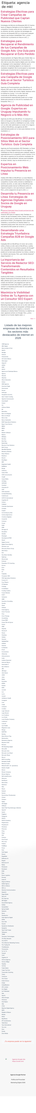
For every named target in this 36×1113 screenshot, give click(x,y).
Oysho (3, 812)
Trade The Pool (6, 970)
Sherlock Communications (8, 890)
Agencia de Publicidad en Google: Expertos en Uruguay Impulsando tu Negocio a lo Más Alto (17, 110)
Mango (3, 729)
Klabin (3, 679)
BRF (3, 462)
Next (32, 318)
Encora (3, 565)
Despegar (4, 536)
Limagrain (4, 700)
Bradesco (4, 455)
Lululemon (4, 721)
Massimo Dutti (5, 742)
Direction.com (5, 546)
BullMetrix (4, 466)
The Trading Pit (6, 945)
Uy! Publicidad (5, 991)
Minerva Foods (6, 763)
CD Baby (4, 481)
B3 (2, 409)
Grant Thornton (6, 611)
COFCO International (7, 498)
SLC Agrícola (5, 898)
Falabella (4, 573)
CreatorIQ (4, 519)
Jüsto (3, 677)
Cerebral (4, 485)
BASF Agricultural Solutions (9, 422)
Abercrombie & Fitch (7, 348)
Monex (3, 770)
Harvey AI (4, 630)
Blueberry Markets (6, 451)
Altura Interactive (6, 380)
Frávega (4, 586)
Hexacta (4, 639)
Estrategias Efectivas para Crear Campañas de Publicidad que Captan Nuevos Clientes (17, 16)
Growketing (5, 618)
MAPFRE (4, 732)
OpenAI (4, 810)
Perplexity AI (5, 824)
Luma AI (4, 723)
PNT (3, 835)
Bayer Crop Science (7, 424)
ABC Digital (5, 346)
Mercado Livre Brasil (7, 753)
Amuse (3, 390)
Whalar (3, 1014)
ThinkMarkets (5, 947)
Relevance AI (5, 862)
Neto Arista (4, 782)
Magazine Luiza (6, 727)
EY (2, 571)
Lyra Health (5, 725)
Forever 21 (5, 580)
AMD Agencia (5, 384)
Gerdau (4, 603)
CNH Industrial (5, 491)
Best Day (4, 441)
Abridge (4, 352)
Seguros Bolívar (6, 881)
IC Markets (4, 647)
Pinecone (4, 829)
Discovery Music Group (8, 548)
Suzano (4, 923)
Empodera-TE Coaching (8, 563)
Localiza (4, 708)
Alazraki (4, 375)
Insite (3, 658)
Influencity (4, 654)
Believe (4, 434)
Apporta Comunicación (8, 399)
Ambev (3, 382)
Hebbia (3, 637)
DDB (3, 527)
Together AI (5, 957)
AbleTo (3, 350)
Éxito (3, 569)
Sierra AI (4, 896)
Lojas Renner (5, 713)
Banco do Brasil (6, 415)
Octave (3, 797)
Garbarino (4, 597)
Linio (3, 702)
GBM (3, 599)
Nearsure (4, 778)
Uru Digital (4, 989)
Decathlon (4, 531)
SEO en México (6, 885)
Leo (3, 692)
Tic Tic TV (4, 951)
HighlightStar (5, 641)
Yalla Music (5, 1023)
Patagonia (4, 816)
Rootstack (4, 869)
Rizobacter (4, 866)
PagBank (4, 814)
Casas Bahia (5, 479)
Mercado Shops (6, 755)
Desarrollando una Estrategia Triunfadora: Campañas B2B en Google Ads (17, 235)
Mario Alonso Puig (6, 736)
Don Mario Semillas (7, 555)
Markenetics (5, 738)
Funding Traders (6, 590)
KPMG (3, 683)
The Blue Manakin (6, 938)
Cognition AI (5, 500)
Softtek (3, 905)
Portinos (4, 837)
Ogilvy (3, 801)
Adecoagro (4, 361)
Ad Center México (6, 358)
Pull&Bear (4, 845)
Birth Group (5, 447)
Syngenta (4, 928)
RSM (3, 871)
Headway (4, 635)
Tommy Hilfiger (6, 961)
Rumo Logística (6, 875)
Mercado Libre (5, 751)
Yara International (6, 1025)
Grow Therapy (5, 616)
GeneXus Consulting (7, 601)
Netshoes (4, 784)
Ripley (3, 864)
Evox (3, 567)
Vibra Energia (5, 997)
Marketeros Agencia (7, 740)
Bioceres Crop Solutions (8, 445)
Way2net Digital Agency (8, 1008)
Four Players (5, 582)
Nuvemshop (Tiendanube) (8, 795)
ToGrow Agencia (6, 959)
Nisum (3, 788)
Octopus (4, 799)
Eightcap (4, 557)
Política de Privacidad (18, 1079)
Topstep (4, 964)
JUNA (3, 675)
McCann (4, 744)
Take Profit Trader (6, 930)
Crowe (3, 523)
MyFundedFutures (6, 776)
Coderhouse (5, 495)
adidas (3, 365)
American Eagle (6, 386)
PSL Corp (4, 841)
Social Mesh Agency (7, 902)
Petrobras (4, 826)
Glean (3, 605)
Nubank (4, 791)
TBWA (3, 934)
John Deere (5, 673)
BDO (3, 430)
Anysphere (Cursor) (7, 394)
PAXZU (3, 818)
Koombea (4, 681)
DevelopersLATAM (6, 538)
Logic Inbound (5, 711)
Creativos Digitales (7, 517)
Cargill (3, 477)
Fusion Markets (6, 592)
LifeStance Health (6, 698)
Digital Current (5, 542)
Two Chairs (5, 978)
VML (3, 1004)
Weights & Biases (6, 1012)
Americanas (5, 388)
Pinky (3, 831)
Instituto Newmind (6, 660)
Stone (3, 913)
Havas (3, 633)
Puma (3, 848)
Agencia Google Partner (18, 1075)
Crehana (4, 521)
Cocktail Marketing (6, 493)
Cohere (4, 502)
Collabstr (4, 504)
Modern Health (6, 767)
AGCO (3, 369)
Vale (3, 993)
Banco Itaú (4, 417)
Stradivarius (5, 915)
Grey (3, 614)
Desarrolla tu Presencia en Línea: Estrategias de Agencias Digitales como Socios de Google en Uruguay (17, 200)
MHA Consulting (6, 759)
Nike (3, 786)
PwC (3, 850)
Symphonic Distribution (8, 926)
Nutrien (4, 793)
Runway (4, 877)
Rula (3, 873)
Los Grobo (4, 717)
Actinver (4, 354)
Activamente (5, 356)
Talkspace (4, 932)
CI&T (3, 489)
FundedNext (5, 588)
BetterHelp (4, 443)
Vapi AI (3, 995)
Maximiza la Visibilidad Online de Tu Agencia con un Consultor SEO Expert (17, 295)
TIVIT (3, 955)
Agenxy (4, 373)
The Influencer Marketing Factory (10, 942)
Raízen (3, 854)
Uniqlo (3, 983)
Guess (3, 624)
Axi (2, 405)
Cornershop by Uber (7, 512)
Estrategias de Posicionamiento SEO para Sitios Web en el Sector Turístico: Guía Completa (17, 139)
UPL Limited (5, 987)
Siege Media (5, 894)
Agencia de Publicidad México (9, 371)
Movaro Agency (6, 774)
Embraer (4, 561)
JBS (3, 668)
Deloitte (4, 533)
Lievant (4, 696)
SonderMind (5, 907)
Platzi (3, 833)
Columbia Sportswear (7, 506)
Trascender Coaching (7, 972)
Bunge (3, 468)
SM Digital (4, 900)
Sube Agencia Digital (7, 917)
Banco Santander (6, 420)
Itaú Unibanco (5, 666)
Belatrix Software (6, 432)
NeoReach (4, 780)
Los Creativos (5, 715)
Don (3, 552)
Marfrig (3, 734)
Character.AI (5, 487)
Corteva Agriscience (7, 514)
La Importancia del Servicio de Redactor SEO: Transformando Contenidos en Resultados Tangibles (17, 266)
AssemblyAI (5, 401)
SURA (3, 919)
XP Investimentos (6, 1020)
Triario (3, 974)
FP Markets (5, 584)
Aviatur (3, 403)
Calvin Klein (5, 472)
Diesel (3, 540)
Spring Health (5, 909)
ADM (3, 367)
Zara (3, 1029)
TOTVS (4, 966)
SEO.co (4, 888)
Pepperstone (5, 822)
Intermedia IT (5, 664)
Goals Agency (5, 609)
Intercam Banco (6, 662)
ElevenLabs (5, 559)
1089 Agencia (5, 344)
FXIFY (3, 595)
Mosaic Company (6, 772)
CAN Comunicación (7, 474)
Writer (3, 1016)
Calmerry (4, 470)
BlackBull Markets (6, 449)
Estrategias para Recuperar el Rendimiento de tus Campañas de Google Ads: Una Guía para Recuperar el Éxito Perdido (18, 47)
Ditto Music (5, 550)
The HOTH (4, 940)
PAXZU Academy (6, 820)
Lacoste (4, 689)
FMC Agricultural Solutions (9, 578)
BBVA (3, 428)
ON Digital (4, 803)
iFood (3, 649)
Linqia (3, 704)
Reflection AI (5, 858)
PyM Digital (5, 852)
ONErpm (4, 805)
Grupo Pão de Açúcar (7, 622)
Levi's (3, 694)
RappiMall (4, 856)
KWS (3, 687)
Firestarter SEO (6, 576)
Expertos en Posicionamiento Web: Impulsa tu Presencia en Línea (16, 168)
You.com (4, 1027)
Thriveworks (5, 949)
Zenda (3, 1031)
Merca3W (4, 748)
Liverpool (4, 706)
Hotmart (4, 645)
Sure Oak (4, 921)
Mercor (3, 757)
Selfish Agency (5, 883)
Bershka (4, 439)
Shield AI (4, 892)
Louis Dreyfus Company (8, 719)
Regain (3, 860)
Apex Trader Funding (7, 396)
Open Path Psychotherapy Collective (11, 807)
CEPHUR (4, 483)
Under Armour (5, 980)
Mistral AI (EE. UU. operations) (10, 765)
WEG (3, 1010)
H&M (3, 626)
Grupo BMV (5, 620)
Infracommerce (6, 656)
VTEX (3, 1006)
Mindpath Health (6, 761)
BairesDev (4, 411)
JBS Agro (4, 670)
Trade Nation (5, 968)
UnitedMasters (5, 985)
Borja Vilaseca (5, 453)
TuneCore (4, 976)
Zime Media (5, 1033)
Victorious (4, 999)
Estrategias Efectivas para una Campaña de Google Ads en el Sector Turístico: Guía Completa (17, 78)
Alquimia (4, 377)
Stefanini (4, 911)
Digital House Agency (7, 544)
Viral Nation (5, 1001)
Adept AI (4, 363)
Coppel (3, 510)
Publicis (4, 843)
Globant (4, 607)
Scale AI (4, 879)
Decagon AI (5, 529)
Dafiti (3, 525)
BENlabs (4, 436)
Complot (4, 508)
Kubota (3, 685)
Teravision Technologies (8, 936)
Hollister (4, 643)
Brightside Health (6, 464)
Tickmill (4, 953)
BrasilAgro (4, 460)
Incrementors (5, 651)
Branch (3, 458)
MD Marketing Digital (7, 746)
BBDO (3, 426)
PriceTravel (5, 839)
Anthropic (4, 392)
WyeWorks (4, 1018)
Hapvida (4, 628)
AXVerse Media (6, 407)
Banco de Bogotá (6, 413)
